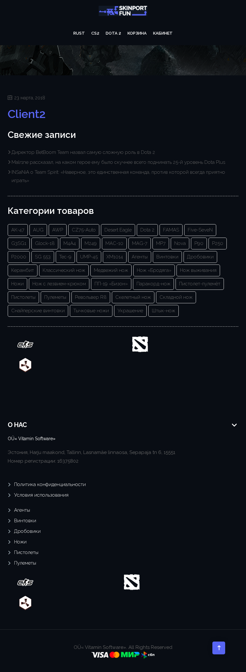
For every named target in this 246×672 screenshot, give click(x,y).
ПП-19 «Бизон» (111, 284)
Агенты (140, 257)
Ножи (17, 284)
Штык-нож (163, 311)
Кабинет (163, 33)
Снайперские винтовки (38, 311)
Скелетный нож (133, 297)
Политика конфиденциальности (50, 484)
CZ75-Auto (84, 230)
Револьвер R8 (91, 297)
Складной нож (176, 297)
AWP (57, 230)
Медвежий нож (111, 270)
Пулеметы (55, 297)
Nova (180, 243)
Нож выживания (198, 270)
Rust (79, 33)
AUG (38, 230)
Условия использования (41, 495)
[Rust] (25, 365)
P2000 (18, 257)
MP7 (161, 243)
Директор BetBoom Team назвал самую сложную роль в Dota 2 (83, 152)
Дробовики (200, 257)
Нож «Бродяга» (154, 270)
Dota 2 (113, 33)
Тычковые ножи (91, 311)
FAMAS (171, 230)
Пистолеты (23, 297)
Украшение (130, 311)
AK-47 (17, 230)
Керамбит (22, 270)
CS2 (95, 33)
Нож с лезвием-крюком (59, 284)
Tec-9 (65, 257)
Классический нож (64, 270)
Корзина (137, 33)
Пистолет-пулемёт (199, 284)
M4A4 (69, 243)
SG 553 (43, 257)
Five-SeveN (200, 230)
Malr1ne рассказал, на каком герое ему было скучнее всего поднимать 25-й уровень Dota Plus (118, 162)
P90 (198, 243)
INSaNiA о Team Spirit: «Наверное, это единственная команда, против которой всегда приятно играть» (118, 176)
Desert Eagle (118, 230)
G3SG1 (18, 243)
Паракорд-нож (153, 284)
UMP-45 (89, 257)
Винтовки (167, 257)
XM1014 (114, 257)
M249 (91, 243)
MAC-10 (114, 243)
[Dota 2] (140, 344)
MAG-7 (139, 243)
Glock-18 (45, 243)
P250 (217, 243)
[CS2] (25, 344)
